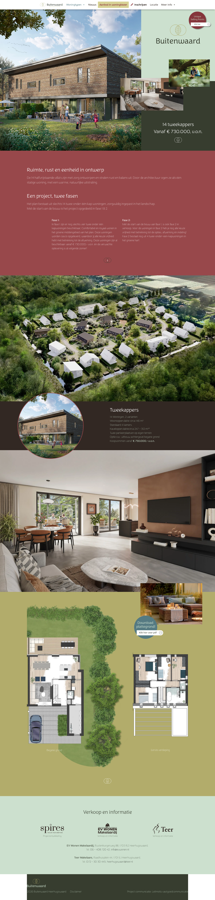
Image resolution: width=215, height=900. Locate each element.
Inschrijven (140, 4)
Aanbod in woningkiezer (113, 4)
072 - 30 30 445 (96, 861)
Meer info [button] (166, 4)
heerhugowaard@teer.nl (120, 861)
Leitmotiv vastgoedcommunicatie (170, 891)
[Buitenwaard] (51, 5)
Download (148, 627)
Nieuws (92, 4)
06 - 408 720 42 (100, 849)
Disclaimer (76, 891)
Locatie (154, 4)
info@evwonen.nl (120, 849)
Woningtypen (74, 4)
